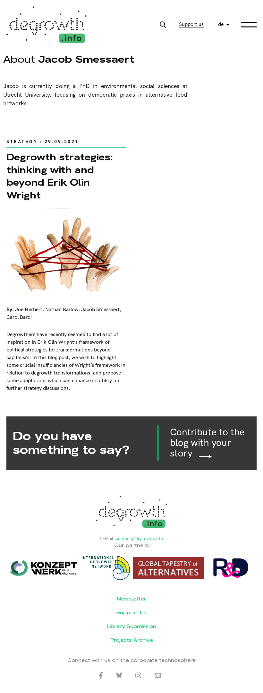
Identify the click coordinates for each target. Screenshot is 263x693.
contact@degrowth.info (139, 538)
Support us (191, 24)
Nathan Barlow (61, 310)
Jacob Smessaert (100, 310)
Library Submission (131, 626)
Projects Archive (131, 640)
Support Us (131, 612)
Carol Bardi (19, 317)
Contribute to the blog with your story (207, 443)
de (221, 24)
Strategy (22, 141)
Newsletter (131, 598)
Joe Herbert (28, 310)
